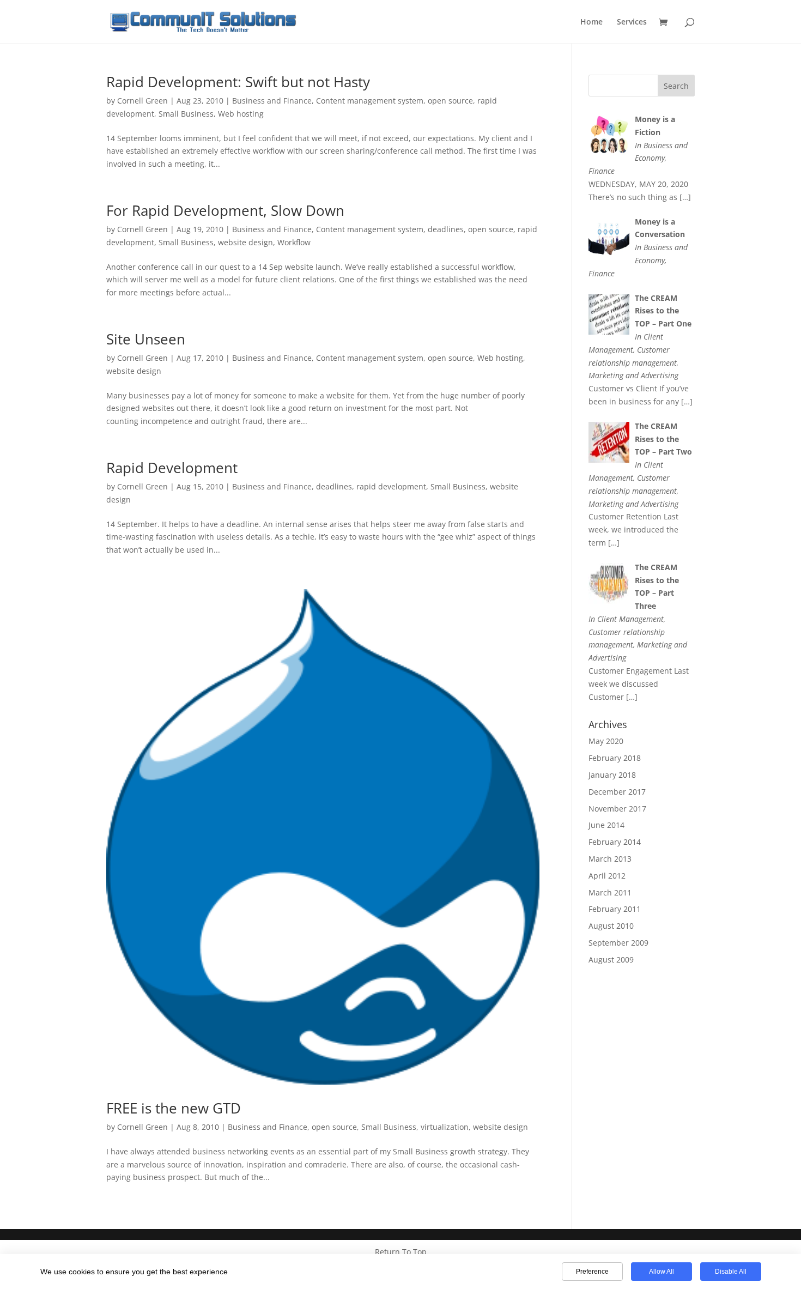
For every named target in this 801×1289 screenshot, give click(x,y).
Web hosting (241, 113)
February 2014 (614, 842)
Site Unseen (145, 339)
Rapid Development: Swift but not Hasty (238, 82)
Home (591, 22)
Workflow (294, 242)
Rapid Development (172, 467)
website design (245, 242)
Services (632, 22)
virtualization (445, 1127)
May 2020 (605, 741)
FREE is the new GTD (173, 1108)
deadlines (446, 229)
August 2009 (611, 959)
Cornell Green (142, 100)
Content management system (369, 100)
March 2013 (610, 859)
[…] (685, 197)
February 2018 (614, 758)
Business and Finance (272, 100)
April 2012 (607, 875)
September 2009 (618, 942)
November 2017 (617, 808)
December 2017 (617, 791)
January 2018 (612, 775)
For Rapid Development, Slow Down (225, 210)
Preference (592, 1271)
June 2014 (606, 825)
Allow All (661, 1271)
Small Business (186, 113)
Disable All (731, 1271)
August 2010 (611, 926)
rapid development (391, 486)
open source (450, 100)
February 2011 (614, 909)
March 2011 (610, 892)
